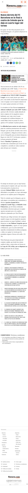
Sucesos (4, 436)
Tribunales (5, 438)
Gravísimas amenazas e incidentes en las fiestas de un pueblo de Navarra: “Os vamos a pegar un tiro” (15, 298)
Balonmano (6, 66)
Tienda (17, 468)
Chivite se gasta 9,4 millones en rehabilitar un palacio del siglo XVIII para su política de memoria (15, 317)
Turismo (18, 466)
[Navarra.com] (14, 5)
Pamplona (4, 442)
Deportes (17, 433)
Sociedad (4, 440)
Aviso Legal (18, 462)
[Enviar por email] (20, 62)
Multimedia (17, 451)
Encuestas (5, 452)
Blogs (4, 450)
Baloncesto (18, 436)
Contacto (5, 464)
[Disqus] (14, 365)
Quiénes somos (6, 462)
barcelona (12, 66)
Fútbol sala (18, 442)
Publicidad (5, 466)
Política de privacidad (7, 471)
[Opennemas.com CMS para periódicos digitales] (13, 482)
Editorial (4, 446)
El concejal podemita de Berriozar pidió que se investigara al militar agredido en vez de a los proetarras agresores (16, 324)
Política (4, 434)
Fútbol (17, 434)
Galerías (17, 452)
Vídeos (17, 454)
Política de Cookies (7, 468)
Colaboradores (6, 448)
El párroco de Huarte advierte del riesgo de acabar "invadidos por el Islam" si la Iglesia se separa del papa (15, 311)
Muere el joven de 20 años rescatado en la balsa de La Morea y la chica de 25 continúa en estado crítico (16, 284)
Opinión (3, 445)
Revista (17, 448)
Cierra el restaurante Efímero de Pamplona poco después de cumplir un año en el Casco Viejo (15, 269)
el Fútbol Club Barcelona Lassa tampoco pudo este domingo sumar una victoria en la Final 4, (14, 91)
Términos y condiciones (18, 335)
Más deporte (18, 444)
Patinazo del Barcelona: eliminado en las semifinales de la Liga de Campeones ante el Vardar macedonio (18, 79)
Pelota (17, 438)
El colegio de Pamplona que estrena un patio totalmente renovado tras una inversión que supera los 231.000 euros (16, 304)
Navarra (4, 433)
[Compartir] (8, 62)
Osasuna (4, 454)
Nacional (17, 446)
